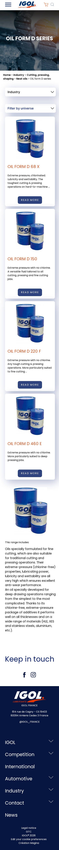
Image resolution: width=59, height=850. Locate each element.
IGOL (10, 742)
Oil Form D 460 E (25, 443)
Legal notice (28, 828)
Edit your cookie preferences (29, 839)
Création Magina (29, 843)
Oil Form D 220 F (24, 351)
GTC (28, 831)
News (11, 815)
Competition (19, 754)
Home (7, 75)
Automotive (18, 778)
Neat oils (21, 79)
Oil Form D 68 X (23, 166)
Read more (30, 200)
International (20, 766)
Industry (18, 75)
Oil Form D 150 (22, 259)
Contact (14, 803)
